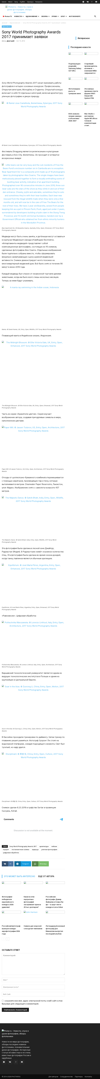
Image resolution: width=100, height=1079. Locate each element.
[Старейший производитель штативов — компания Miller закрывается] (91, 57)
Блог (63, 16)
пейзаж (54, 846)
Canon (4, 2)
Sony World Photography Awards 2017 (23, 846)
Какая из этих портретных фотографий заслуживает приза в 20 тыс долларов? (32, 902)
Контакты (88, 1076)
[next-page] (7, 939)
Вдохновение (31, 16)
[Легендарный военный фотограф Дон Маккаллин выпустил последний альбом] (55, 917)
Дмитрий (10, 41)
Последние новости (81, 47)
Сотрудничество (66, 1076)
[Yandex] (92, 2)
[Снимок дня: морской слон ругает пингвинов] (33, 917)
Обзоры (44, 16)
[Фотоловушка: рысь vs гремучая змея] (75, 82)
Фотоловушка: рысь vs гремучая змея (74, 91)
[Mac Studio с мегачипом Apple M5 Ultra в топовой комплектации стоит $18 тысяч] (91, 107)
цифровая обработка (11, 853)
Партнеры (79, 1076)
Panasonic (38, 2)
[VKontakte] (88, 2)
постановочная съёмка (20, 849)
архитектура (44, 846)
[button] (95, 16)
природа (35, 849)
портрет (6, 849)
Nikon (10, 2)
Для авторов (53, 1076)
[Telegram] (83, 2)
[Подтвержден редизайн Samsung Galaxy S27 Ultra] (75, 57)
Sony (16, 2)
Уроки (54, 16)
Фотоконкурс (74, 16)
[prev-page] (3, 939)
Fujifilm (22, 2)
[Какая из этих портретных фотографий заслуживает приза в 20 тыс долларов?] (33, 887)
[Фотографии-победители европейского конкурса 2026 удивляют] (11, 887)
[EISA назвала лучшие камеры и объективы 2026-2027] (75, 107)
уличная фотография (49, 849)
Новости (18, 16)
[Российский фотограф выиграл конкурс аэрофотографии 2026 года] (11, 917)
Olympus (30, 2)
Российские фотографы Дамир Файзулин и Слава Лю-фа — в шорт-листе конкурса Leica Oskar (55, 902)
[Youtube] (96, 2)
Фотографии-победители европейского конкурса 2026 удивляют (8, 902)
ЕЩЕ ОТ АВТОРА (46, 876)
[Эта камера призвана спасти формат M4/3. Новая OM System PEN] (91, 82)
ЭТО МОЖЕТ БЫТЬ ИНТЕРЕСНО (19, 876)
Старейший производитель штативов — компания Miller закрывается (90, 68)
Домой (4, 23)
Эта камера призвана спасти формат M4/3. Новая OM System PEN (91, 93)
